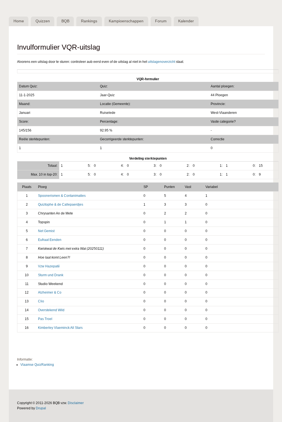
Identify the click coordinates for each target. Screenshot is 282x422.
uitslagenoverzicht (161, 62)
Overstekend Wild (51, 310)
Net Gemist (46, 231)
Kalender (186, 21)
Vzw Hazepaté (49, 266)
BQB (65, 21)
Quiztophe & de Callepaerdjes (60, 204)
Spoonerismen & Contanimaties (62, 196)
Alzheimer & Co (49, 292)
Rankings (89, 21)
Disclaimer (76, 403)
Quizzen (43, 21)
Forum (161, 21)
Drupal (41, 408)
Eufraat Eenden (49, 240)
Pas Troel (45, 319)
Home (18, 21)
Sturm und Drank (50, 275)
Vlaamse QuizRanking (37, 365)
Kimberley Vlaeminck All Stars (60, 328)
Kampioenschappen (126, 21)
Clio (41, 301)
